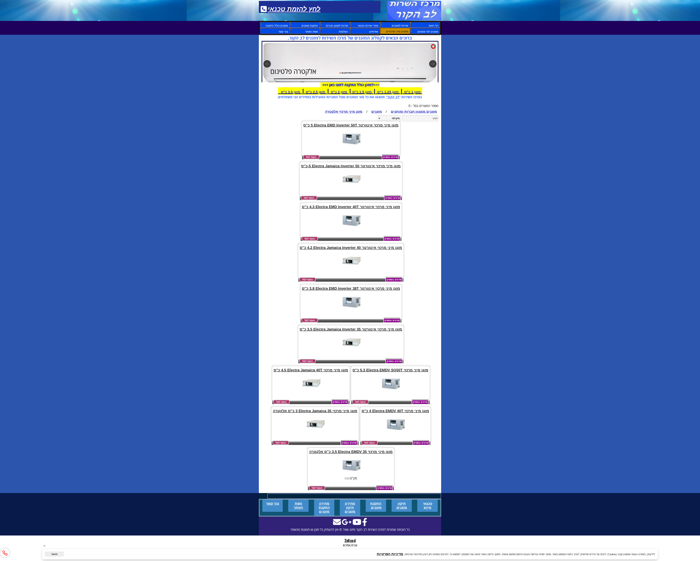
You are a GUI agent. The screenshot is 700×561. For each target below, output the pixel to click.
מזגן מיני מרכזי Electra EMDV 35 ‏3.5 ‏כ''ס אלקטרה (351, 452)
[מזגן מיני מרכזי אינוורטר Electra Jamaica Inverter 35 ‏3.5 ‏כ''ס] (351, 351)
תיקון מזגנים (401, 505)
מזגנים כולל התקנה (277, 25)
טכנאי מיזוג (427, 505)
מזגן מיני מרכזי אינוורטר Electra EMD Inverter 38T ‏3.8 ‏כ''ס (351, 288)
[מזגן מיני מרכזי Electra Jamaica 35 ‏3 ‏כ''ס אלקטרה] (315, 433)
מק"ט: (353, 478)
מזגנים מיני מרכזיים (397, 31)
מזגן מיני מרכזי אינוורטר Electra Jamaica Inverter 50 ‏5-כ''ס (351, 166)
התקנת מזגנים (310, 25)
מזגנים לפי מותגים (427, 31)
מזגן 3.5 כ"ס (290, 92)
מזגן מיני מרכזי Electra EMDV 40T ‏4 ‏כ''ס (395, 411)
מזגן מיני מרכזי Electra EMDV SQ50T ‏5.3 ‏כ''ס (390, 370)
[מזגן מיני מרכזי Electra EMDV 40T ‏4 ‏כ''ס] (395, 433)
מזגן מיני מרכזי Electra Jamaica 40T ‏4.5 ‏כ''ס (311, 370)
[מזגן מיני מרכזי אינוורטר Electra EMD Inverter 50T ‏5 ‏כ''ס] (351, 147)
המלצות (343, 31)
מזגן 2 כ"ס (339, 92)
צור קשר (283, 31)
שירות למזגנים (400, 25)
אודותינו (373, 31)
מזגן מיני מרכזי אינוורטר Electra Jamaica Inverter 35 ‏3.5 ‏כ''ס (351, 329)
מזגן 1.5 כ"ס (361, 92)
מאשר (54, 554)
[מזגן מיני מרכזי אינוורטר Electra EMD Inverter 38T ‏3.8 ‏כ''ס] (351, 310)
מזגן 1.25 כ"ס (388, 92)
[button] (311, 157)
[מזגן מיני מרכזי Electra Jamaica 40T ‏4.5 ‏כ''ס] (310, 392)
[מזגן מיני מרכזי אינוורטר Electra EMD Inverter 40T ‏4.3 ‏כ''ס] (351, 229)
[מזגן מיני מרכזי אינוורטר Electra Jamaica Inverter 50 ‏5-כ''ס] (351, 188)
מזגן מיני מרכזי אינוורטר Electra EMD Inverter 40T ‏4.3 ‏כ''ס (351, 207)
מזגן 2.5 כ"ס (315, 92)
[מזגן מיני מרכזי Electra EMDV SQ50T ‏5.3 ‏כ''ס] (390, 392)
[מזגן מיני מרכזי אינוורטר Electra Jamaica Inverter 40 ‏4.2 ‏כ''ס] (351, 270)
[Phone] (5, 553)
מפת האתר (311, 31)
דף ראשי (433, 25)
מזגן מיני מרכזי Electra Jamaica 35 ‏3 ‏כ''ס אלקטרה (315, 411)
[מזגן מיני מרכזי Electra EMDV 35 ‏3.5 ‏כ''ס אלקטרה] (351, 474)
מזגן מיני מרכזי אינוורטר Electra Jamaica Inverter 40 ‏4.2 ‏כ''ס (351, 248)
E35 (347, 478)
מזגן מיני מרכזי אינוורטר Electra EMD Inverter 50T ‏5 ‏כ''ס (350, 125)
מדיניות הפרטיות (390, 554)
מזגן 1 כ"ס (412, 92)
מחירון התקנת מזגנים (324, 507)
